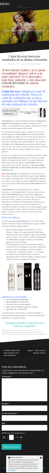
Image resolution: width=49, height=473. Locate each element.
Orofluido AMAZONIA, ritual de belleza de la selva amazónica (11, 352)
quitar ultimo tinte (7, 334)
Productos (37, 64)
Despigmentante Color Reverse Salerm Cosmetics (24, 324)
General (31, 64)
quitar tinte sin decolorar (35, 332)
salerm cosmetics (30, 334)
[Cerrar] (41, 458)
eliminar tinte (22, 332)
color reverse (34, 330)
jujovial (24, 64)
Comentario (6, 376)
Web (3, 423)
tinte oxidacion (41, 334)
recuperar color (19, 334)
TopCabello (24, 23)
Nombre (6, 403)
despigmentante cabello (9, 332)
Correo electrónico (10, 413)
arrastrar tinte (16, 330)
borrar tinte (25, 330)
